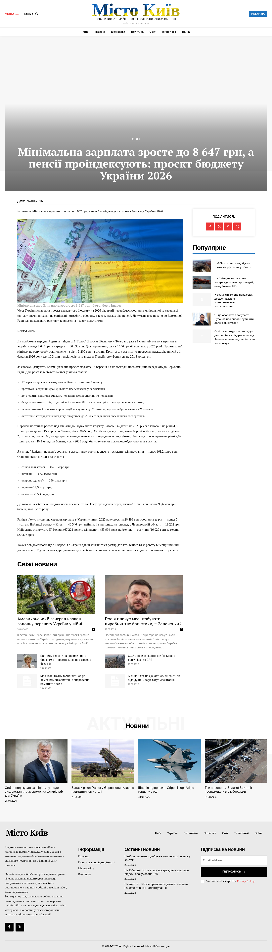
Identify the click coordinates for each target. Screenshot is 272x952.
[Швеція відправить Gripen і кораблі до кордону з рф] (169, 761)
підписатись (231, 871)
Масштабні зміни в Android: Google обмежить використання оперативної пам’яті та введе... (65, 679)
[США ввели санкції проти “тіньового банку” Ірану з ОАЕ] (115, 661)
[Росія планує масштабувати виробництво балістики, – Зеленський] (144, 594)
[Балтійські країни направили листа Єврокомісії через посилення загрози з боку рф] (27, 661)
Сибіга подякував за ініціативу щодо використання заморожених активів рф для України (34, 791)
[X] (219, 226)
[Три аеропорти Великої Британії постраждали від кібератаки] (236, 761)
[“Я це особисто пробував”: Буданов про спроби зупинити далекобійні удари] (202, 319)
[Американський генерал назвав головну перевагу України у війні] (56, 594)
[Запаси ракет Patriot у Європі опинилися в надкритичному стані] (102, 761)
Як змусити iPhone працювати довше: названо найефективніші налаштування (156, 885)
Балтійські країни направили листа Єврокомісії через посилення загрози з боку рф (65, 659)
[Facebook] (210, 226)
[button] (31, 14)
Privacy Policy (245, 881)
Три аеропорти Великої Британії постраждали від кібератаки (228, 789)
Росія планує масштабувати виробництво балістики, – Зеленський (143, 621)
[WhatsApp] (237, 226)
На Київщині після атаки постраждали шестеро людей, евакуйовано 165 (234, 282)
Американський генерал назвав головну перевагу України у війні (49, 621)
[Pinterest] (228, 226)
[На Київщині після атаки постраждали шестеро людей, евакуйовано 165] (202, 282)
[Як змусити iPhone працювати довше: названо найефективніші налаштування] (202, 299)
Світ (136, 139)
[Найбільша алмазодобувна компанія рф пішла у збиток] (202, 265)
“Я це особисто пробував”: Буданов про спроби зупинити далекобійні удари (234, 318)
